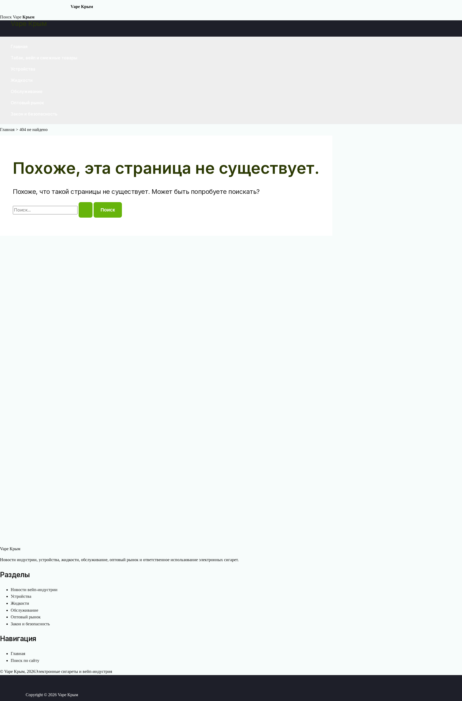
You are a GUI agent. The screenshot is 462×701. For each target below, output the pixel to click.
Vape (23, 17)
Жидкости (22, 80)
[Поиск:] (53, 210)
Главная (19, 46)
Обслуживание (27, 91)
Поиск (6, 17)
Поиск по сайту (25, 660)
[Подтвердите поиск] (86, 210)
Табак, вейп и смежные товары (44, 57)
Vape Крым (29, 24)
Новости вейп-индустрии (34, 589)
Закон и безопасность (34, 114)
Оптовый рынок (27, 102)
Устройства (23, 69)
